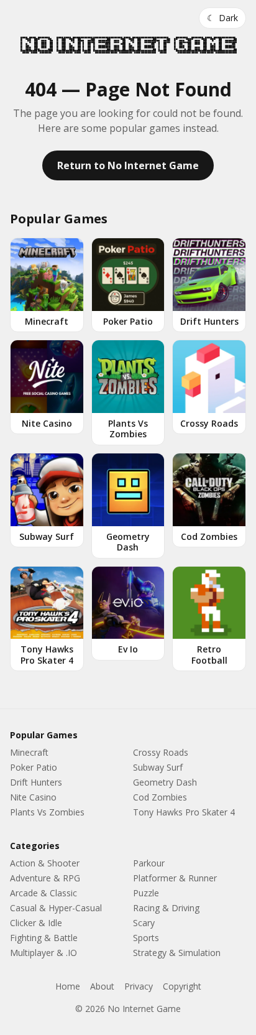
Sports (146, 938)
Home (67, 986)
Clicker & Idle (36, 923)
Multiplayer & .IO (43, 952)
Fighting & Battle (44, 938)
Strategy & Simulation (177, 952)
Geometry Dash (165, 782)
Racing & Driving (166, 908)
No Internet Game (128, 44)
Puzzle (146, 893)
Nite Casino (33, 797)
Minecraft (29, 752)
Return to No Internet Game (128, 165)
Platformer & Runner (175, 878)
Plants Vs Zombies (47, 812)
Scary (144, 923)
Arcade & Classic (43, 893)
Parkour (149, 863)
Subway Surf (158, 767)
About (102, 986)
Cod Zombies (160, 797)
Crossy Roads (160, 752)
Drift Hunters (36, 782)
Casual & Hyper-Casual (56, 908)
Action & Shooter (45, 863)
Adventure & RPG (45, 878)
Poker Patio (33, 767)
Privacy (138, 986)
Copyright (182, 986)
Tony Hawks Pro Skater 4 (184, 812)
